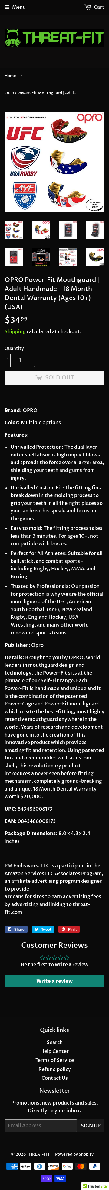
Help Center (54, 1051)
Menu (19, 7)
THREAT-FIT (38, 1154)
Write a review (54, 981)
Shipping (15, 331)
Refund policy (54, 1069)
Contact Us (54, 1078)
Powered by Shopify (74, 1154)
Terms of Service (54, 1060)
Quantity (14, 348)
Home (10, 76)
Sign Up (91, 1126)
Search (55, 1042)
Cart (98, 7)
